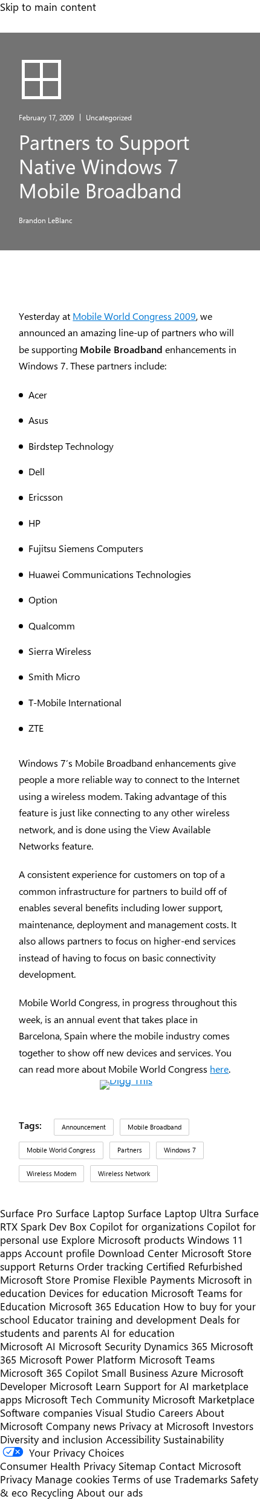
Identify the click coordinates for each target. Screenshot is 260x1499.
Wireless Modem (51, 1173)
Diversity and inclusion (51, 1439)
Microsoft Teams (177, 1359)
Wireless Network (124, 1173)
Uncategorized (109, 117)
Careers (175, 1412)
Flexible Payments (154, 1279)
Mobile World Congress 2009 (134, 316)
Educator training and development (115, 1319)
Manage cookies (72, 1479)
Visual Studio (125, 1412)
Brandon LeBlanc (46, 220)
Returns (56, 1266)
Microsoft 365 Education (104, 1306)
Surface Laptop (90, 1213)
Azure (184, 1372)
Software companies (46, 1412)
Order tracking (110, 1266)
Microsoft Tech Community (87, 1399)
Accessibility (133, 1439)
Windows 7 (180, 1149)
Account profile (60, 1253)
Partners (129, 1149)
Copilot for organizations (146, 1226)
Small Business (135, 1372)
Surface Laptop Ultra (175, 1213)
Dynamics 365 (175, 1346)
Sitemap (137, 1465)
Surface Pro (26, 1213)
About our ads (110, 1492)
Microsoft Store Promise (55, 1279)
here (219, 1068)
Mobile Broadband (154, 1126)
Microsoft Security (100, 1346)
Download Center (138, 1253)
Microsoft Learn (85, 1386)
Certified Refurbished (194, 1266)
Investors (232, 1425)
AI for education (137, 1332)
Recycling (52, 1492)
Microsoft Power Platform (77, 1359)
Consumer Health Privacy (57, 1465)
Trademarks (200, 1479)
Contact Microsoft (200, 1465)
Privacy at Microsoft (164, 1425)
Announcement (84, 1126)
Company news (81, 1425)
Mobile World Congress (61, 1149)
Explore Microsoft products (122, 1239)
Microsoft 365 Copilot (49, 1372)
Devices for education (98, 1292)
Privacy (17, 1479)
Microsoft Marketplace (203, 1399)
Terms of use (141, 1479)
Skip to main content (48, 6)
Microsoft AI (28, 1346)
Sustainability (193, 1439)
